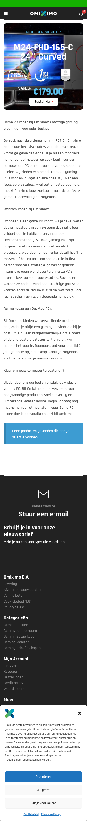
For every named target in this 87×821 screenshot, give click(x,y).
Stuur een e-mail (44, 514)
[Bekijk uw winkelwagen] (80, 14)
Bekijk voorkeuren (43, 803)
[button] (79, 713)
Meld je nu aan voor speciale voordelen (34, 542)
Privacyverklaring (51, 814)
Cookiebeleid (31, 814)
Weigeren (44, 790)
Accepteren (44, 776)
